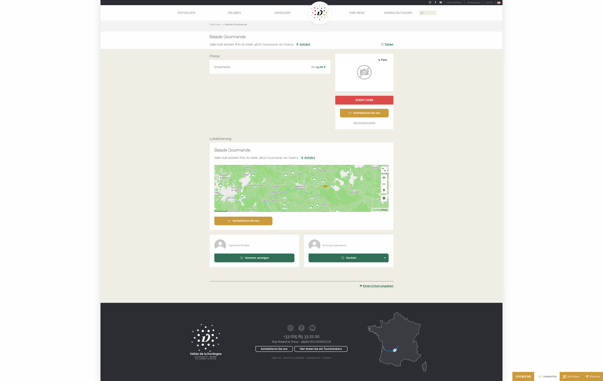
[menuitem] (186, 13)
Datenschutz (314, 358)
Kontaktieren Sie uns (274, 348)
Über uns (276, 358)
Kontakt (327, 358)
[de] (499, 2)
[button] (499, 2)
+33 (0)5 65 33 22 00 (301, 336)
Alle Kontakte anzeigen (364, 123)
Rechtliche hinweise (293, 358)
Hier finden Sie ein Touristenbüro (321, 348)
